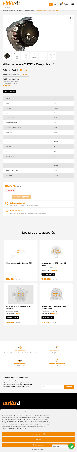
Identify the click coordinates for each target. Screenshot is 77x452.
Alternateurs (29, 10)
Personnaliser (38, 445)
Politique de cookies (37, 449)
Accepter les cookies (38, 434)
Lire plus (7, 85)
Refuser (38, 439)
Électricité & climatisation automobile (11, 6)
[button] (70, 18)
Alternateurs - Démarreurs (12, 10)
